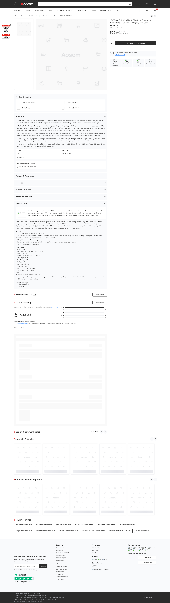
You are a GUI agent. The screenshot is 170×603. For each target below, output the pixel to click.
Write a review (100, 302)
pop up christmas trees (63, 524)
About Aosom (60, 548)
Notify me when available (137, 43)
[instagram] (19, 551)
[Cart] (155, 4)
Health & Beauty (105, 10)
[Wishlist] (139, 4)
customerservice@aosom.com (38, 595)
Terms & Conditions (62, 576)
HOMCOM (65, 150)
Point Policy (95, 553)
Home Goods (39, 10)
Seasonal (17, 10)
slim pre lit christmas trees (24, 530)
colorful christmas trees (127, 524)
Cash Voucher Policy (62, 569)
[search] (130, 4)
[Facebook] (15, 551)
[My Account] (147, 4)
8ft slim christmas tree (143, 530)
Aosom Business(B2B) (62, 553)
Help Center (59, 574)
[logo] (27, 3)
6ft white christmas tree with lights (120, 530)
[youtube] (23, 551)
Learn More (54, 307)
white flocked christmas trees (45, 530)
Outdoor (27, 10)
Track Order (95, 550)
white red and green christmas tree (94, 530)
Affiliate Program (61, 557)
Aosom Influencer (61, 555)
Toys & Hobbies (82, 10)
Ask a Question (100, 294)
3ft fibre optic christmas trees (69, 530)
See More (94, 432)
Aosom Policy (60, 571)
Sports (93, 10)
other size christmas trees (24, 524)
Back (16, 16)
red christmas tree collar (44, 524)
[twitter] (31, 551)
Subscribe (43, 566)
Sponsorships (60, 560)
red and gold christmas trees (84, 524)
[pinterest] (27, 551)
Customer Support (61, 566)
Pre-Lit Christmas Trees (50, 16)
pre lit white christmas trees (106, 524)
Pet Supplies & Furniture (64, 10)
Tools (117, 10)
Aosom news (59, 550)
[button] (60, 116)
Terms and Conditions (20, 570)
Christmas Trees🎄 (35, 16)
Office (50, 10)
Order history (96, 548)
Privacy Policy (33, 570)
